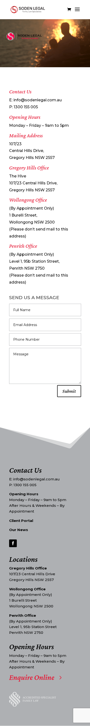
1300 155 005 (26, 107)
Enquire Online (31, 677)
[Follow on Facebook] (13, 543)
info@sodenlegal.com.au (37, 100)
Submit (69, 391)
